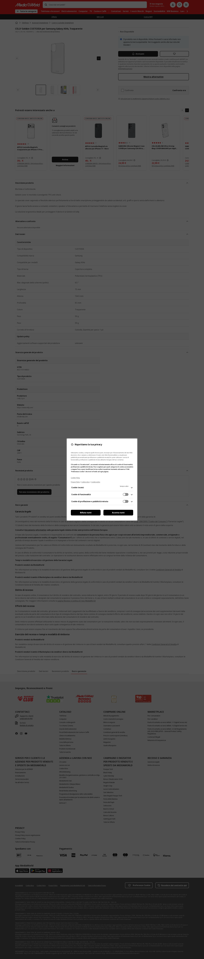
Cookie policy (95, 482)
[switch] (125, 494)
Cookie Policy (75, 478)
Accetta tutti (118, 512)
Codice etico (85, 482)
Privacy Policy (75, 482)
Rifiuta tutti (85, 512)
